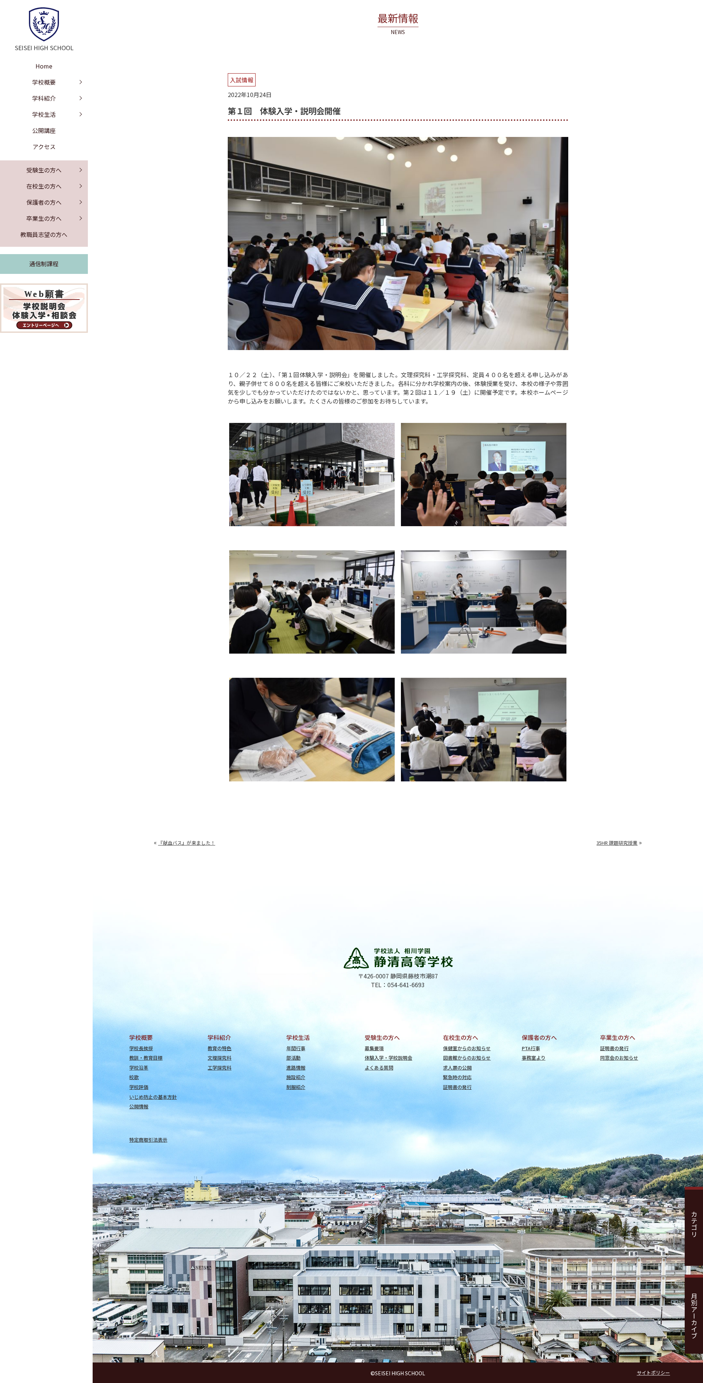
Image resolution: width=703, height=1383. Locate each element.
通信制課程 (44, 263)
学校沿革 (138, 1067)
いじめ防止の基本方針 (153, 1096)
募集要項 (374, 1048)
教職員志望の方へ (44, 234)
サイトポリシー (653, 1372)
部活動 (293, 1057)
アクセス (44, 146)
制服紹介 (295, 1086)
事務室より (534, 1057)
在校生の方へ (44, 186)
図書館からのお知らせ (467, 1057)
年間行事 (295, 1048)
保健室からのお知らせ (467, 1048)
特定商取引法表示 (148, 1139)
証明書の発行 (457, 1086)
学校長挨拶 (141, 1048)
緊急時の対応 (457, 1077)
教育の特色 (219, 1048)
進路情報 (295, 1067)
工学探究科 (219, 1067)
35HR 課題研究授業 (616, 842)
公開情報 (138, 1106)
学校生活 (44, 114)
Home (44, 66)
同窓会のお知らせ (619, 1057)
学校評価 (138, 1086)
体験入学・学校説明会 (388, 1057)
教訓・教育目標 (146, 1057)
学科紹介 (44, 98)
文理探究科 (219, 1057)
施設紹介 (295, 1077)
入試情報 (241, 79)
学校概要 (44, 82)
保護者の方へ (44, 202)
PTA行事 (531, 1048)
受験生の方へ (44, 170)
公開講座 (44, 130)
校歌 (134, 1077)
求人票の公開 (457, 1067)
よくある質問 (379, 1067)
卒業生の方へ (44, 218)
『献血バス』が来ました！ (186, 842)
